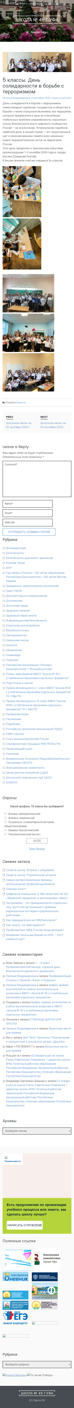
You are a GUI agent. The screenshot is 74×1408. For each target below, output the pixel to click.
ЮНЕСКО (12, 782)
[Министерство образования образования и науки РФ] (45, 1280)
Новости (21, 402)
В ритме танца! (15, 563)
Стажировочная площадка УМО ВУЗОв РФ (33, 743)
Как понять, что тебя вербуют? (25, 925)
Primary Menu (39, 32)
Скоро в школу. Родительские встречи (31, 875)
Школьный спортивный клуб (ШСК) (29, 777)
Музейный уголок (17, 630)
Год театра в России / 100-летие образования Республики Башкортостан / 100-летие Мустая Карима (36, 577)
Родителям (13, 724)
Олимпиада (13, 655)
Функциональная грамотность (25, 767)
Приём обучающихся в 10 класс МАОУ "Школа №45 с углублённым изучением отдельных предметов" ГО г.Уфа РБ (36, 705)
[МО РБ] (15, 1298)
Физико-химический (21, 818)
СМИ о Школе (15, 734)
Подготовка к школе (19, 683)
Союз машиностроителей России (27, 739)
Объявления (14, 650)
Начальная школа (17, 640)
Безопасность (15, 553)
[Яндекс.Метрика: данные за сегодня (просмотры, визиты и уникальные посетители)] (15, 1375)
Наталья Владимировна (16, 98)
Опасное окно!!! (16, 889)
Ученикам (12, 753)
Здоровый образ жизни (21, 615)
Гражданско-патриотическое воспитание (32, 586)
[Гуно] (15, 1308)
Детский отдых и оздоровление (26, 595)
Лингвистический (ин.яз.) (24, 834)
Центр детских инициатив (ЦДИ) (27, 772)
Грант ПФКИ (14, 591)
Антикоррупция (16, 548)
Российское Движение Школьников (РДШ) (34, 729)
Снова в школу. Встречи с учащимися (30, 870)
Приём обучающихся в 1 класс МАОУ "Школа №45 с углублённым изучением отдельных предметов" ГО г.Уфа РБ (38, 692)
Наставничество (16, 635)
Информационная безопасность (26, 620)
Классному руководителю (23, 625)
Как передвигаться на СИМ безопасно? (31, 920)
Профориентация (17, 714)
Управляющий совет (19, 748)
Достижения (14, 600)
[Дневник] (15, 1280)
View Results (37, 848)
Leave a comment (61, 98)
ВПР (9, 568)
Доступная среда (17, 605)
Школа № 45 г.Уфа (37, 20)
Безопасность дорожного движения (29, 558)
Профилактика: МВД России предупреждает (35, 930)
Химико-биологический (23, 830)
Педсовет (12, 660)
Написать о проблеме (24, 1225)
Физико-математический (24, 813)
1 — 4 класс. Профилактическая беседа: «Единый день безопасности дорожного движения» (33, 967)
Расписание (13, 719)
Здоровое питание (18, 610)
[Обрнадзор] (45, 1308)
